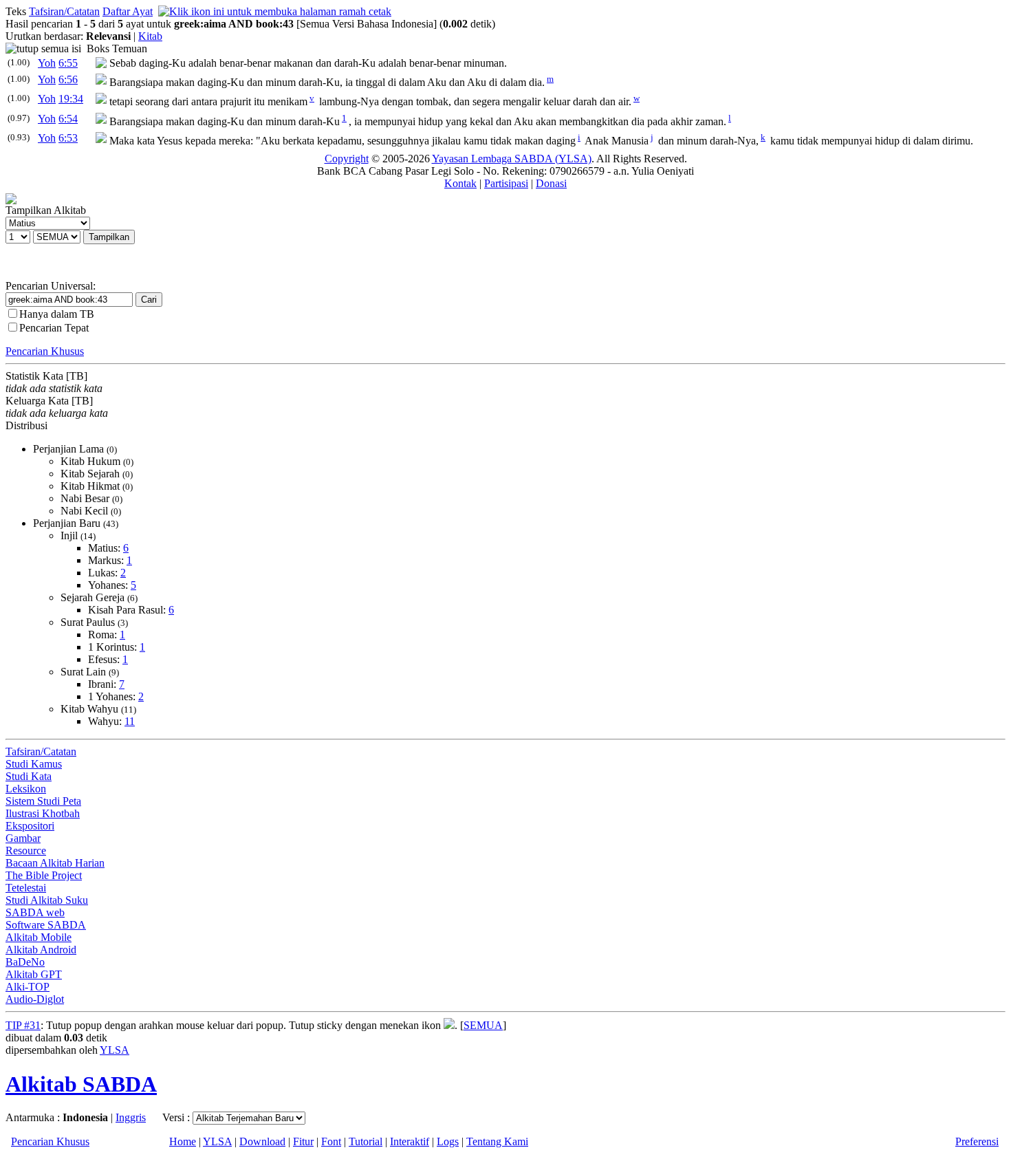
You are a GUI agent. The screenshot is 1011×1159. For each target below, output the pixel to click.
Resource (26, 850)
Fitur (303, 1141)
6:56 (68, 79)
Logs (448, 1141)
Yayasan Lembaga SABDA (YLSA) (511, 158)
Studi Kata (29, 776)
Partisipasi (506, 183)
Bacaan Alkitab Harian (55, 863)
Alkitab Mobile (39, 937)
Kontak (460, 183)
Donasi (551, 183)
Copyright (347, 158)
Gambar (23, 838)
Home (182, 1141)
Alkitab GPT (34, 974)
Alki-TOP (28, 987)
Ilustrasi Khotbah (43, 813)
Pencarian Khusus (45, 351)
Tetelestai (26, 887)
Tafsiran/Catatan (64, 11)
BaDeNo (25, 962)
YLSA (114, 1050)
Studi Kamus (34, 764)
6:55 (68, 63)
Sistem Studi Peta (43, 801)
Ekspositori (30, 826)
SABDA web (35, 912)
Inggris (131, 1117)
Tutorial (365, 1141)
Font (331, 1141)
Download (262, 1141)
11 (129, 721)
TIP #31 (23, 1025)
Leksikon (26, 788)
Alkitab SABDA (81, 1084)
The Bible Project (44, 875)
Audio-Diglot (35, 999)
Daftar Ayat (127, 11)
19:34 (70, 99)
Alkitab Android (41, 949)
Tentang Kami (497, 1141)
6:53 (68, 138)
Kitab (150, 36)
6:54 (68, 118)
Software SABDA (46, 925)
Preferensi (977, 1141)
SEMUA (483, 1025)
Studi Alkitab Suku (47, 900)
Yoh (47, 63)
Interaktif (409, 1141)
